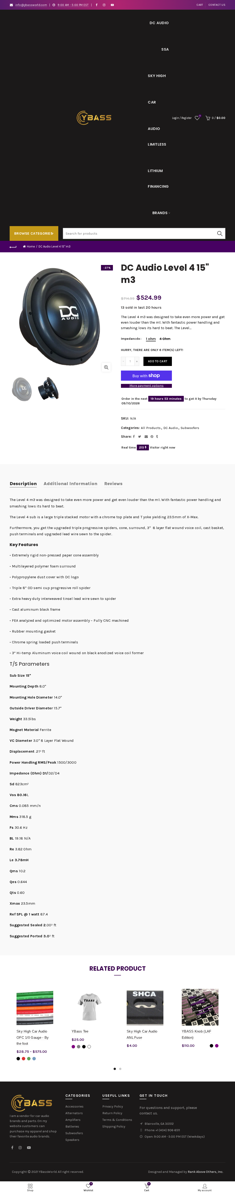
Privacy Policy (112, 1106)
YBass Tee (80, 1031)
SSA (165, 49)
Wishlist (200, 116)
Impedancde (130, 339)
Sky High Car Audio (157, 81)
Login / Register (181, 118)
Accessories (74, 1106)
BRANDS (160, 213)
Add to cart (157, 361)
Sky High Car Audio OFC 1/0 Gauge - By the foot (33, 1037)
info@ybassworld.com (31, 5)
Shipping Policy (113, 1126)
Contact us (216, 4)
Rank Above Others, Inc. (205, 1172)
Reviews (113, 483)
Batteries (72, 1126)
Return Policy (112, 1113)
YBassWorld (48, 1172)
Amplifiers (73, 1120)
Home (31, 246)
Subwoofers (190, 428)
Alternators (74, 1113)
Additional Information (70, 483)
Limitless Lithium (157, 150)
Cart (199, 4)
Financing (158, 186)
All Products (151, 428)
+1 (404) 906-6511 (168, 1130)
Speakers (72, 1140)
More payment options (146, 386)
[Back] (13, 246)
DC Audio (159, 23)
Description (23, 483)
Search (219, 233)
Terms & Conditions (117, 1120)
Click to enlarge (106, 367)
